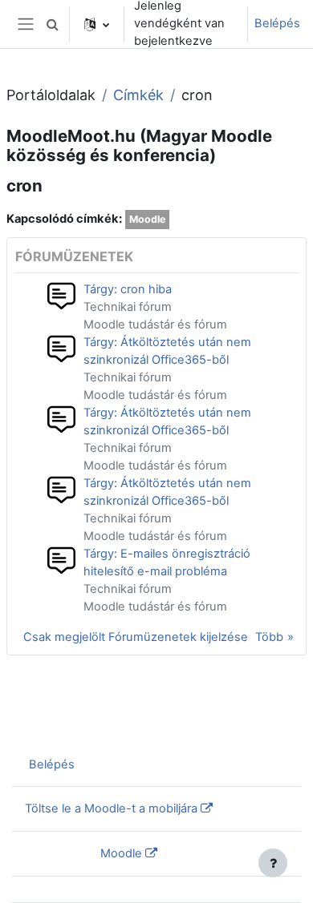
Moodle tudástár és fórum (155, 324)
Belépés (277, 23)
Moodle (147, 219)
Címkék (138, 95)
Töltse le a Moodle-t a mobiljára (111, 808)
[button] (52, 24)
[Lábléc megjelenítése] (272, 863)
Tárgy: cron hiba (127, 289)
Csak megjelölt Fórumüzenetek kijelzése (135, 637)
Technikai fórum (127, 307)
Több (269, 637)
